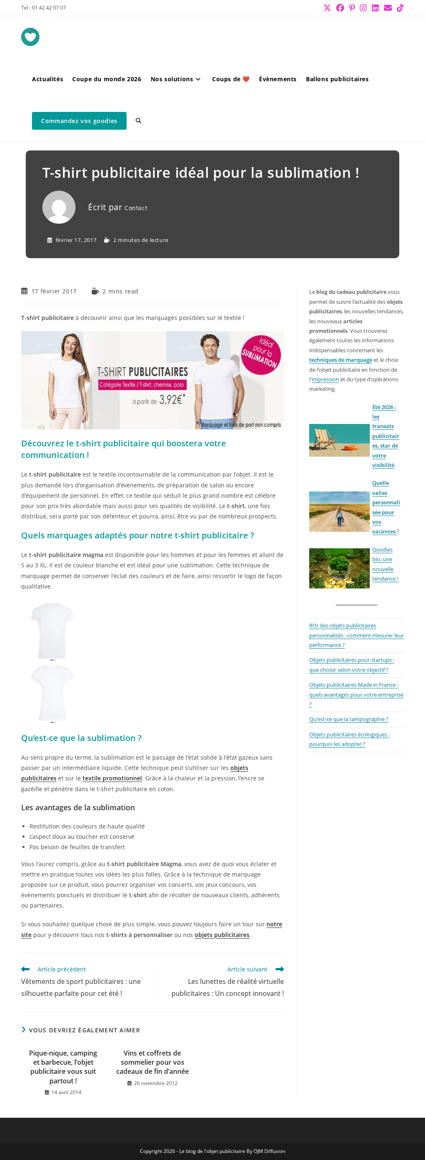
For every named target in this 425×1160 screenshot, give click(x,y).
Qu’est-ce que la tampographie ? (348, 719)
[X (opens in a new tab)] (327, 8)
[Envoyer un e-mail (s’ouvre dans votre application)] (387, 8)
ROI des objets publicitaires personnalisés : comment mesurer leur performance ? (356, 635)
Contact (136, 208)
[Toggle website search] (138, 121)
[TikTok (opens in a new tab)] (399, 8)
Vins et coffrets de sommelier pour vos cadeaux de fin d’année (152, 1062)
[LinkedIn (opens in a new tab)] (375, 8)
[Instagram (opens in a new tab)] (363, 8)
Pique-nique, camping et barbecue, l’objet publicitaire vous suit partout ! (63, 1067)
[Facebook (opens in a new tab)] (340, 8)
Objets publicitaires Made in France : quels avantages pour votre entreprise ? (356, 694)
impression (325, 379)
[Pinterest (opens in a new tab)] (352, 8)
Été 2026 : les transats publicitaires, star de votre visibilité (385, 436)
